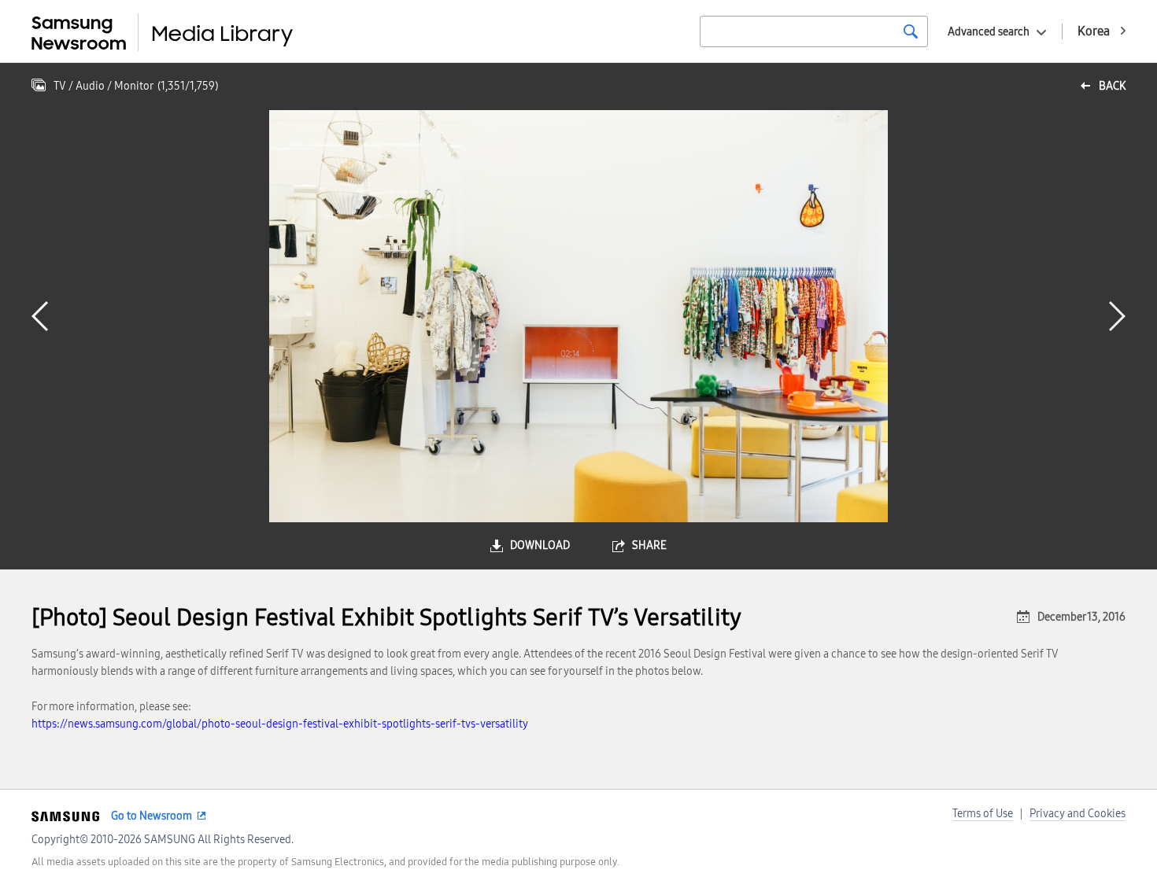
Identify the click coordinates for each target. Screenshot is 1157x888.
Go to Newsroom (151, 816)
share (649, 545)
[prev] (39, 316)
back (1112, 86)
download (540, 545)
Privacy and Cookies (1077, 813)
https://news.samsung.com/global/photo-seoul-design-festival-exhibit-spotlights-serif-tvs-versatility (279, 724)
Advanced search (988, 32)
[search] (910, 31)
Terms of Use (982, 813)
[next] (1117, 316)
